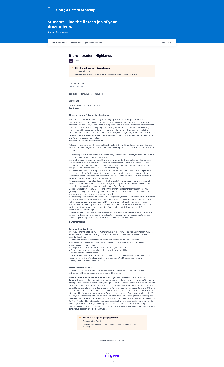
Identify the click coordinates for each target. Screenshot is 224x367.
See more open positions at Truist (112, 340)
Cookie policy (117, 362)
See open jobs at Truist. (84, 71)
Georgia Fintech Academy (75, 10)
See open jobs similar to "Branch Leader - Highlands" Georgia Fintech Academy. (106, 74)
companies (59, 42)
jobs (76, 42)
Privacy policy (106, 362)
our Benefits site (86, 298)
